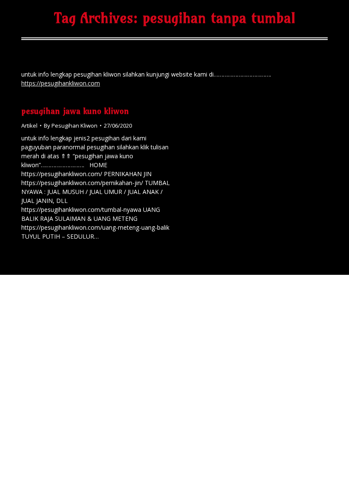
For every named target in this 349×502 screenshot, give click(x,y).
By (70, 125)
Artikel (29, 125)
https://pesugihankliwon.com (60, 83)
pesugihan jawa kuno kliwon (75, 111)
